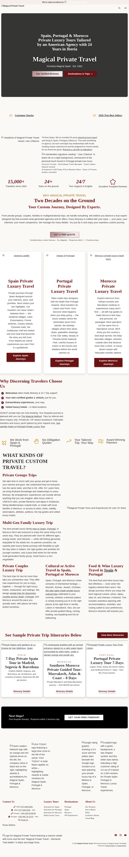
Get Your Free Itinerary (84, 717)
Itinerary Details (21, 691)
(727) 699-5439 (26, 807)
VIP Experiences (71, 815)
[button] (119, 8)
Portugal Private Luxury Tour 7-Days (107, 660)
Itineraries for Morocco (53, 813)
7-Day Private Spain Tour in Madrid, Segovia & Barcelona (22, 662)
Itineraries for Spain (51, 807)
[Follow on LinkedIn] (116, 835)
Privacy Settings (9, 825)
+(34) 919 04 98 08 (28, 813)
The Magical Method (31, 416)
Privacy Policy (110, 846)
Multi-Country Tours (51, 815)
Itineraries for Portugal (53, 810)
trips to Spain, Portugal (44, 529)
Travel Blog (89, 818)
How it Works (90, 810)
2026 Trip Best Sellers (110, 115)
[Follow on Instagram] (120, 835)
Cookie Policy (121, 846)
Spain (108, 570)
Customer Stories (24, 115)
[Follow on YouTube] (125, 835)
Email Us (24, 820)
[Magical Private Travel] (12, 8)
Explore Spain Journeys (20, 357)
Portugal (67, 807)
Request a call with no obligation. (77, 150)
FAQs (87, 813)
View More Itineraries (112, 635)
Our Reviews (90, 807)
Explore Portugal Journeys (64, 362)
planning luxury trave (87, 137)
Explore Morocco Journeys (108, 362)
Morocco (67, 813)
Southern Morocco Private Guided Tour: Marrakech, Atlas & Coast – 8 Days (64, 671)
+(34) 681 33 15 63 (25, 817)
